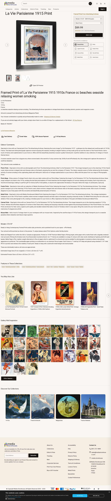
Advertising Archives (10, 266)
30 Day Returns (77, 120)
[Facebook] (94, 490)
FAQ (69, 449)
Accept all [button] (80, 495)
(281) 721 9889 (96, 449)
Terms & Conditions (74, 463)
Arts (52, 266)
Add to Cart (89, 35)
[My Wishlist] (97, 3)
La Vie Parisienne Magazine (8, 130)
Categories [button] (9, 9)
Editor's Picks (34, 9)
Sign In (102, 9)
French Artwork (40, 266)
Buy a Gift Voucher (52, 470)
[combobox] (55, 3)
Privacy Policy (72, 452)
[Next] (65, 45)
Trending (43, 9)
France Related (85, 420)
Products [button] (56, 9)
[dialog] (55, 495)
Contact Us (92, 445)
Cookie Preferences (74, 477)
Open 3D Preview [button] (38, 85)
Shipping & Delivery (74, 459)
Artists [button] (17, 9)
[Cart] (101, 3)
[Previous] (7, 45)
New (49, 9)
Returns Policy (72, 456)
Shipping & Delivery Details (52, 116)
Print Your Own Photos (54, 467)
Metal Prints (71, 470)
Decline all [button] (96, 495)
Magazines (61, 266)
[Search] (90, 3)
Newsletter (71, 474)
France (76, 266)
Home (3, 266)
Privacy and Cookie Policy (15, 497)
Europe (72, 266)
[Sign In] (105, 3)
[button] (38, 499)
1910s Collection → (8, 378)
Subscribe (33, 455)
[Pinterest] (98, 490)
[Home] (11, 3)
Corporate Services (53, 463)
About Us (49, 445)
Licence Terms (72, 467)
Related (81, 266)
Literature (56, 266)
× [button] (109, 492)
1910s (17, 266)
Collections (24, 9)
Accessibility (72, 445)
